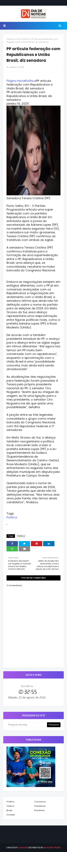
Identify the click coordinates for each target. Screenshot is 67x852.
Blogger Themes (52, 847)
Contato (11, 814)
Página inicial (13, 39)
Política (25, 39)
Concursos (40, 801)
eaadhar (22, 847)
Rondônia (39, 810)
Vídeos (10, 806)
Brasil (9, 810)
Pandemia (39, 806)
